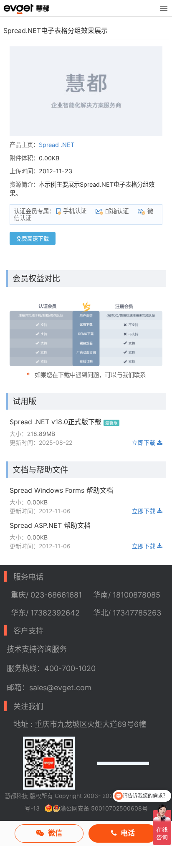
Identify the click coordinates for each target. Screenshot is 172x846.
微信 (55, 833)
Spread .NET (56, 144)
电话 (128, 833)
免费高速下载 (32, 238)
